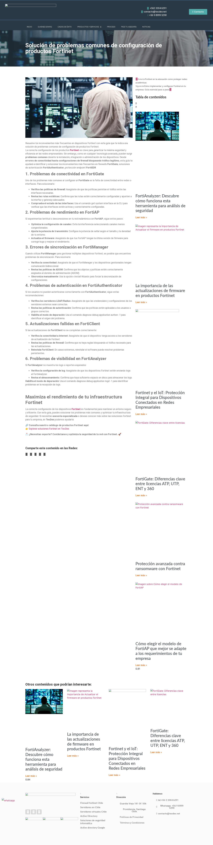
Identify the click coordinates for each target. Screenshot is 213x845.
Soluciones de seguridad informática (92, 822)
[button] (26, 454)
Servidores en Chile (90, 807)
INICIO (29, 27)
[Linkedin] (33, 811)
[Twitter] (39, 811)
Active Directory (88, 816)
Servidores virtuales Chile (93, 812)
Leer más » (141, 217)
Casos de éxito (65, 27)
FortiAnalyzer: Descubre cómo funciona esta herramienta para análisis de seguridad (43, 759)
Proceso (111, 27)
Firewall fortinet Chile (91, 803)
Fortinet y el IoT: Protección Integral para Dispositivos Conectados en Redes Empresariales (127, 758)
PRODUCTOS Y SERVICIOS (88, 27)
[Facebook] (27, 811)
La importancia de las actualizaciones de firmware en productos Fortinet (160, 291)
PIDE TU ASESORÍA (128, 27)
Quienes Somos (45, 27)
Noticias (146, 27)
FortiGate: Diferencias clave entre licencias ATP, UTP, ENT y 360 (160, 484)
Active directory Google (92, 828)
